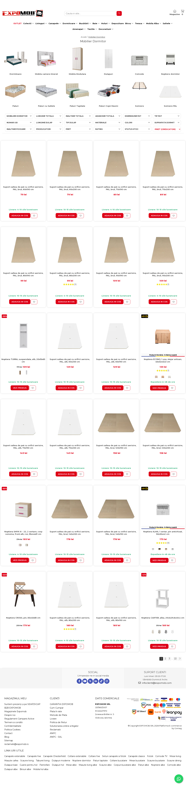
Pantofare (45, 765)
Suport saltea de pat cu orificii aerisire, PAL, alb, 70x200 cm (70, 446)
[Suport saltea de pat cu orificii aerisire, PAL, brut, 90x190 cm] (116, 249)
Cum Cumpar (57, 708)
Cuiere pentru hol (28, 765)
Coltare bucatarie (118, 760)
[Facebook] (79, 681)
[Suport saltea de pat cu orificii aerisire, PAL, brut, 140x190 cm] (116, 508)
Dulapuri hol (58, 765)
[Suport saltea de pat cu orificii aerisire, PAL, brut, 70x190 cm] (116, 163)
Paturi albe (143, 765)
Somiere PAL (170, 106)
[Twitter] (90, 681)
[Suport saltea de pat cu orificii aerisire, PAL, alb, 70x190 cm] (23, 421)
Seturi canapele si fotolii (114, 756)
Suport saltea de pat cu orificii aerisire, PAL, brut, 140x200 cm (70, 532)
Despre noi (9, 715)
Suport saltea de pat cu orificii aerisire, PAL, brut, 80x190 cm (23, 274)
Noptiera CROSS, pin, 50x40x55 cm (23, 618)
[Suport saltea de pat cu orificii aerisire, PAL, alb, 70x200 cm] (70, 421)
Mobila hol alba (40, 769)
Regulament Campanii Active (19, 718)
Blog (6, 737)
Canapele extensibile (14, 756)
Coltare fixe (94, 756)
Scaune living (27, 760)
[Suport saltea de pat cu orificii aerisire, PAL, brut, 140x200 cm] (70, 508)
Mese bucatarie (137, 760)
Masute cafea (11, 760)
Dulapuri (108, 74)
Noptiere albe (158, 765)
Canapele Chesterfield (54, 756)
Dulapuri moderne (61, 760)
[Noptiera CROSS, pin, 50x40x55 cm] (23, 594)
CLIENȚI (55, 698)
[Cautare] (119, 13)
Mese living (175, 756)
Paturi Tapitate (77, 106)
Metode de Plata (58, 715)
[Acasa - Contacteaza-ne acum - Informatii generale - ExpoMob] (22, 13)
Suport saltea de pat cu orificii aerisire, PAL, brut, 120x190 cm (116, 446)
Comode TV (161, 756)
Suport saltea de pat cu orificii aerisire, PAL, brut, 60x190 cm (23, 188)
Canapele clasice (136, 756)
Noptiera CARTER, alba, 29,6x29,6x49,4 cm (162, 618)
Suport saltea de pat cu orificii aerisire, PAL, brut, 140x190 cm (116, 532)
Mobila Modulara (77, 74)
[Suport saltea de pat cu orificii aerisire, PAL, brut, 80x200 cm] (70, 249)
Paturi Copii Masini (108, 106)
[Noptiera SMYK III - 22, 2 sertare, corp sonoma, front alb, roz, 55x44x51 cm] (23, 508)
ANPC (53, 733)
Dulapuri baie (11, 765)
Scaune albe (105, 765)
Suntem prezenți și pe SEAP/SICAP (22, 704)
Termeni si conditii (13, 722)
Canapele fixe (34, 756)
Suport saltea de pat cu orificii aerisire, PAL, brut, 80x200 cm (70, 274)
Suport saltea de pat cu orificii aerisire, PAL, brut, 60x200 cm (70, 188)
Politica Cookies (12, 729)
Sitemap (8, 740)
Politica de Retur (58, 722)
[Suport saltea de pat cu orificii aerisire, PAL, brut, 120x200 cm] (163, 421)
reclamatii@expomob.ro (16, 744)
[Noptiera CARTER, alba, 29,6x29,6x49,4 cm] (163, 594)
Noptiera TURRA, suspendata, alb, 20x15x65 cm (23, 360)
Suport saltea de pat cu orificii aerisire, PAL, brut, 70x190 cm (116, 188)
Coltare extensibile (77, 756)
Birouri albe (25, 769)
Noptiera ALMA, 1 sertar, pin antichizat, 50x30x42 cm (162, 532)
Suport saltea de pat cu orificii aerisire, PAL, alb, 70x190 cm (23, 446)
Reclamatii (55, 729)
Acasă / (84, 37)
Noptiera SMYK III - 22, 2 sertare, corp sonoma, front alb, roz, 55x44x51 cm (23, 532)
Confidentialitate (12, 726)
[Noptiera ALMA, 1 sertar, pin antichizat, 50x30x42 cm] (163, 508)
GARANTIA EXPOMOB (61, 704)
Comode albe (174, 765)
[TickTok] (101, 681)
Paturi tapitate (100, 760)
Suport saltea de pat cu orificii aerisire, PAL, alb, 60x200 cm (70, 360)
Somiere (139, 106)
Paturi (15, 106)
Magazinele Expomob (15, 711)
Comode (139, 74)
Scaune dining (174, 760)
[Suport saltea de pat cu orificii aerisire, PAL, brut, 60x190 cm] (23, 163)
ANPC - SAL (56, 737)
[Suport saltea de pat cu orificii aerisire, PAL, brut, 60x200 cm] (70, 163)
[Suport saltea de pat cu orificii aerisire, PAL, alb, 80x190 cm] (116, 594)
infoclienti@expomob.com (157, 683)
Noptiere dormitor (170, 74)
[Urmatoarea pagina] (180, 659)
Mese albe (71, 765)
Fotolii (150, 756)
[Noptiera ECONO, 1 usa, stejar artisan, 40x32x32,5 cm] (163, 335)
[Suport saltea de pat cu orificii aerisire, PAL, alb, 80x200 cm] (70, 594)
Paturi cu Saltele (46, 106)
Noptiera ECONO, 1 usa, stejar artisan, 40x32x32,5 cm (163, 360)
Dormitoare (16, 74)
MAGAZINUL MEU (15, 698)
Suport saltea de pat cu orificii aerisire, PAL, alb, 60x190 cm (116, 360)
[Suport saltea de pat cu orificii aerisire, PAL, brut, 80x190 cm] (23, 249)
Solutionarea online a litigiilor (64, 726)
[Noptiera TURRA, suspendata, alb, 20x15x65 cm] (23, 335)
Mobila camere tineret (46, 74)
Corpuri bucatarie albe (125, 765)
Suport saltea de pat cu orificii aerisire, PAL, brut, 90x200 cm (163, 274)
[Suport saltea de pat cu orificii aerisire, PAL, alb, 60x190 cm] (116, 335)
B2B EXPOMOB (12, 708)
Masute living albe (88, 765)
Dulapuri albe (11, 769)
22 (175, 658)
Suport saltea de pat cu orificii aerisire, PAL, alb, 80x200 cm (70, 619)
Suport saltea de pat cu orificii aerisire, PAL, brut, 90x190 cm (116, 274)
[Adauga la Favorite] (34, 215)
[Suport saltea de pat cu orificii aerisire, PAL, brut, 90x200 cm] (163, 249)
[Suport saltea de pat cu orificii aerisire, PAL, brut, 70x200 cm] (163, 163)
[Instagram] (106, 681)
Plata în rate (56, 711)
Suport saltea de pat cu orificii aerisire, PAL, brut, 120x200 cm (163, 446)
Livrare (53, 718)
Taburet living (43, 760)
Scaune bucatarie (156, 760)
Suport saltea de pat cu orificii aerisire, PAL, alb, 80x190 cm (116, 619)
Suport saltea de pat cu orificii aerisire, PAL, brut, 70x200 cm (163, 188)
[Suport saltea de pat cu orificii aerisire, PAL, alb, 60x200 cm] (70, 335)
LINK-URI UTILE (14, 750)
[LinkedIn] (95, 681)
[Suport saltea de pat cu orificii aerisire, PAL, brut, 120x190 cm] (116, 421)
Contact (8, 733)
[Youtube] (84, 681)
